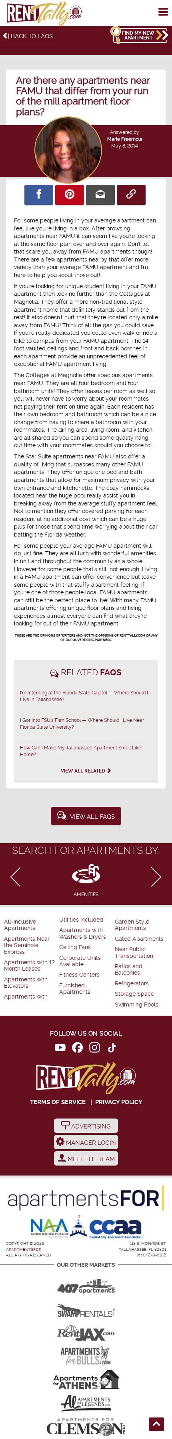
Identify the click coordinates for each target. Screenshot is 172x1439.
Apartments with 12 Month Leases (29, 965)
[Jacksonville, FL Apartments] (86, 1331)
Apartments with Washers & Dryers (82, 933)
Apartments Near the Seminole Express (27, 945)
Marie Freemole (124, 139)
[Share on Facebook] (38, 195)
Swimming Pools (136, 1004)
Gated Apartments (139, 939)
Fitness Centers (79, 974)
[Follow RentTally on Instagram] (95, 1049)
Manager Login (90, 1142)
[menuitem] (30, 925)
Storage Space (134, 994)
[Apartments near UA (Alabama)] (86, 1403)
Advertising (90, 1126)
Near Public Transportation (134, 952)
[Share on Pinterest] (69, 195)
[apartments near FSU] (44, 14)
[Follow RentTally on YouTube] (60, 1049)
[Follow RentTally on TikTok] (112, 1049)
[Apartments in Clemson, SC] (86, 1427)
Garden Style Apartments (132, 925)
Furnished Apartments (74, 988)
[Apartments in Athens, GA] (86, 1379)
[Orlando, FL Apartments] (86, 1283)
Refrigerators (132, 983)
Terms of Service (58, 1102)
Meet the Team (90, 1159)
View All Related (83, 771)
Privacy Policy (118, 1102)
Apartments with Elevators (26, 982)
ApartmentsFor (24, 1249)
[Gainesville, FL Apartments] (86, 1307)
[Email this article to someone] (100, 195)
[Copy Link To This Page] (131, 195)
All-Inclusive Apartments (20, 925)
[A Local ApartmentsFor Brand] (86, 1198)
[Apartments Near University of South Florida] (86, 1355)
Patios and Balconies (128, 969)
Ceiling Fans (75, 947)
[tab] (86, 879)
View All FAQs (92, 816)
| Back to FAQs (30, 36)
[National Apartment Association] (50, 1229)
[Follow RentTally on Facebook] (77, 1049)
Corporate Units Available (80, 961)
